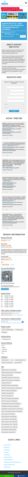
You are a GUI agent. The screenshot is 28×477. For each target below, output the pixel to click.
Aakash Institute (7, 444)
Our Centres (6, 452)
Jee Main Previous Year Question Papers (12, 462)
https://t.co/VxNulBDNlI (7, 131)
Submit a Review (5, 264)
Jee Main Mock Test (8, 457)
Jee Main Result (7, 467)
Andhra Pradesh (14, 8)
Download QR (5, 289)
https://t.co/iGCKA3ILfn (7, 220)
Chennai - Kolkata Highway (7, 329)
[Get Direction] (23, 322)
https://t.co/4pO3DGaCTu (8, 185)
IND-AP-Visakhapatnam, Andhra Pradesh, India (11, 322)
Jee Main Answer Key (8, 459)
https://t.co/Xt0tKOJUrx (7, 127)
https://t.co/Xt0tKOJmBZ (7, 146)
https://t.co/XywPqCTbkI (7, 166)
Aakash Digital (7, 449)
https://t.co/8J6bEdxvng (7, 203)
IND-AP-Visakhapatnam (8, 10)
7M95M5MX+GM (4, 321)
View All (12, 264)
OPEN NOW (23, 36)
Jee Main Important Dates (9, 464)
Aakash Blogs (7, 447)
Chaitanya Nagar (19, 329)
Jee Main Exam (7, 454)
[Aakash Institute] (4, 3)
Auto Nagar (4, 332)
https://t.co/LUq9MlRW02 (8, 148)
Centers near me (5, 8)
